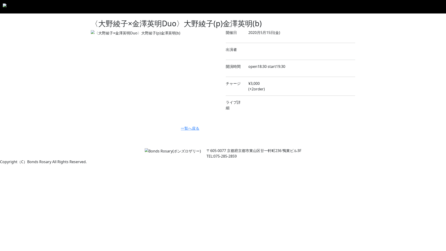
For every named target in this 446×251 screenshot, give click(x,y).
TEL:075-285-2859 (222, 156)
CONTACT (433, 6)
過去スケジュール (339, 6)
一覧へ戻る (190, 128)
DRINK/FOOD (370, 6)
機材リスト (394, 6)
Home (251, 6)
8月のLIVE (269, 6)
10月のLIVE (311, 6)
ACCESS (414, 6)
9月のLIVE (289, 6)
